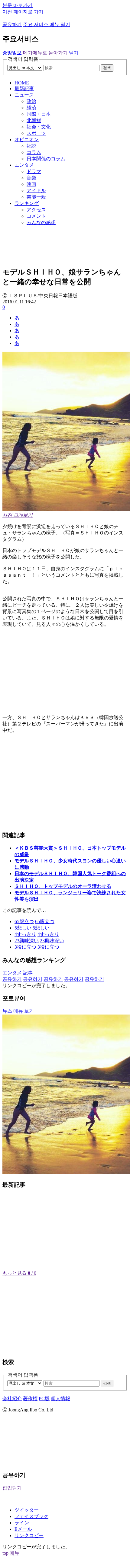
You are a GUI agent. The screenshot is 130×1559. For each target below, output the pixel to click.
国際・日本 (39, 114)
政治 (31, 101)
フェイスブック (31, 1516)
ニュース (24, 94)
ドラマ (34, 171)
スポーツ (36, 133)
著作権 (30, 1398)
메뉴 (14, 1553)
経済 (31, 107)
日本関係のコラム (46, 158)
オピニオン (27, 139)
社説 (31, 145)
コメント (36, 216)
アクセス (36, 209)
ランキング (27, 203)
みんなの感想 (41, 222)
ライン (22, 1522)
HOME (22, 82)
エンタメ (24, 165)
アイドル (36, 190)
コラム (34, 152)
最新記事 (24, 88)
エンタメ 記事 (17, 972)
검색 (107, 68)
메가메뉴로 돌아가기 (45, 52)
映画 (31, 184)
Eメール (23, 1529)
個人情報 (60, 1398)
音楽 (31, 177)
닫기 (74, 52)
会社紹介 (12, 1398)
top (5, 1553)
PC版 (44, 1398)
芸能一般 (36, 197)
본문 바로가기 (17, 5)
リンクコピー (29, 1535)
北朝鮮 (34, 120)
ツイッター (27, 1510)
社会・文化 (39, 126)
